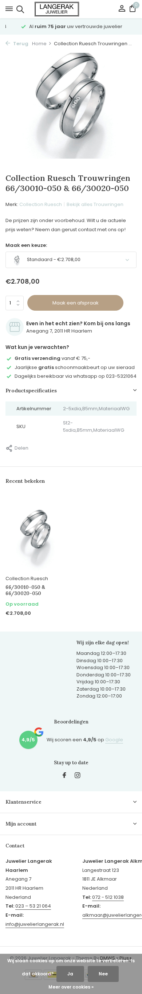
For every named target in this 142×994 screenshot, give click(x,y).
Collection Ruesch (40, 204)
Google (114, 739)
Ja (70, 974)
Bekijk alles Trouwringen (95, 204)
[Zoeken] (19, 9)
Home (39, 43)
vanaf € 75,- (52, 358)
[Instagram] (77, 776)
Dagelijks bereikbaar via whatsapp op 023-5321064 (76, 376)
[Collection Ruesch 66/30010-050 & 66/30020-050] (35, 534)
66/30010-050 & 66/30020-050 (25, 591)
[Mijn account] (121, 9)
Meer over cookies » (71, 987)
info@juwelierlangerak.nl (34, 924)
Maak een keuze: (26, 245)
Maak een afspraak (75, 302)
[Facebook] (64, 776)
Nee (103, 974)
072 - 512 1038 (108, 897)
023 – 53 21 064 (33, 905)
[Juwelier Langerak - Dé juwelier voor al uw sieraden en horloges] (71, 9)
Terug (20, 43)
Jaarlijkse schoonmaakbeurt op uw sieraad (75, 367)
